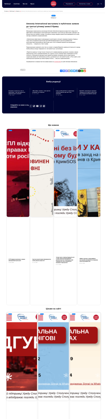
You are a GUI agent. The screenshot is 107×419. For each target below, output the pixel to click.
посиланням (57, 61)
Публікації (7, 4)
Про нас (25, 4)
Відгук (32, 4)
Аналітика (17, 4)
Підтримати (69, 4)
